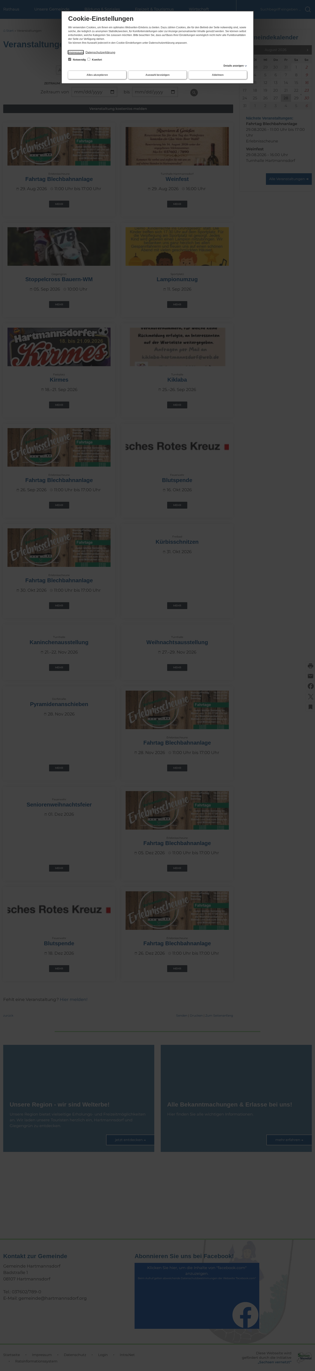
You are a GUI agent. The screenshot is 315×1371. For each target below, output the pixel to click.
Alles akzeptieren (97, 74)
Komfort (96, 59)
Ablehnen (218, 74)
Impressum (75, 52)
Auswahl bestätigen (158, 74)
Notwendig (79, 59)
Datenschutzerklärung (100, 52)
